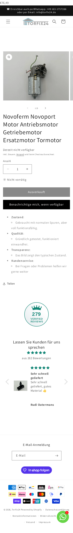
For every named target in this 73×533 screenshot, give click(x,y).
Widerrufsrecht (48, 515)
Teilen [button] (11, 283)
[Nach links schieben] (27, 108)
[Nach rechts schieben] (45, 108)
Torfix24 (16, 509)
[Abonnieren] (56, 455)
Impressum (44, 522)
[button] (8, 21)
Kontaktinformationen (24, 515)
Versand (20, 154)
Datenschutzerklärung (57, 509)
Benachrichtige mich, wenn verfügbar (36, 204)
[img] (36, 352)
